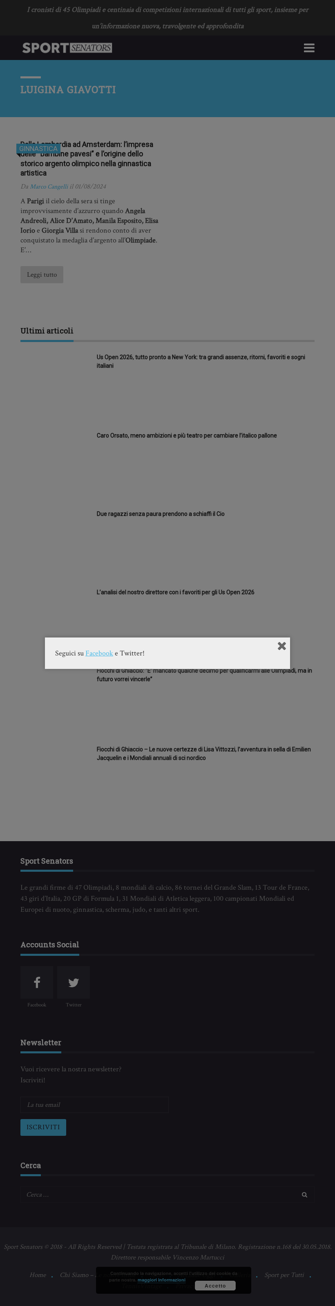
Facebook (99, 653)
